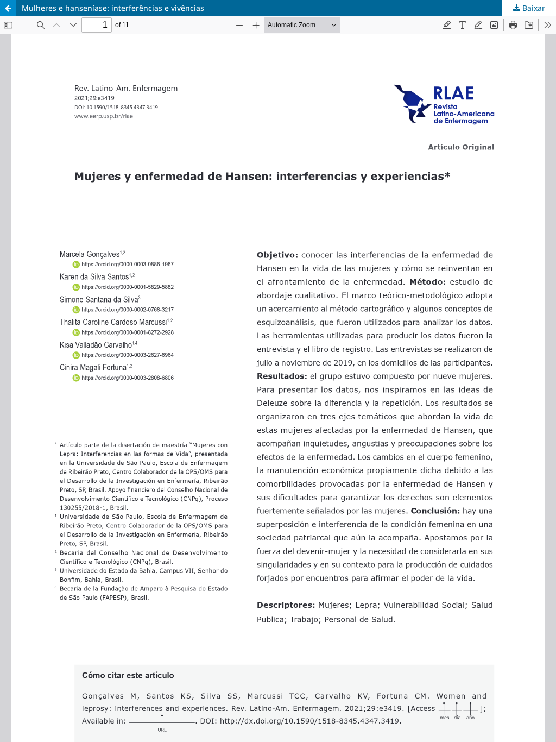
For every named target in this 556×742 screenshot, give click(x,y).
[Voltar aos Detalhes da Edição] (8, 8)
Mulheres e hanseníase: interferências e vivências (113, 8)
